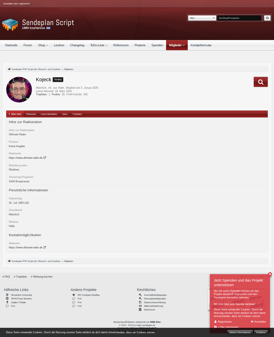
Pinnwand (31, 114)
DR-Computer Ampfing (88, 295)
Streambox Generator (21, 295)
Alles (192, 18)
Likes (64, 114)
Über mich (16, 114)
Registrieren (224, 321)
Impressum (149, 309)
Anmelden (260, 321)
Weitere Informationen (240, 332)
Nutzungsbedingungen (155, 298)
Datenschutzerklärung (155, 302)
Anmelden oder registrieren (16, 3)
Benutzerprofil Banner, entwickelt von (137, 322)
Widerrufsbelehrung (153, 306)
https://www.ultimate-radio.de (25, 157)
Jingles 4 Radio (18, 302)
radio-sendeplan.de (145, 325)
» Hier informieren (227, 327)
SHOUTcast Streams (21, 298)
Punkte (56, 94)
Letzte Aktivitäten (49, 114)
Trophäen (41, 94)
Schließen (261, 332)
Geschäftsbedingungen (155, 295)
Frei (13, 306)
